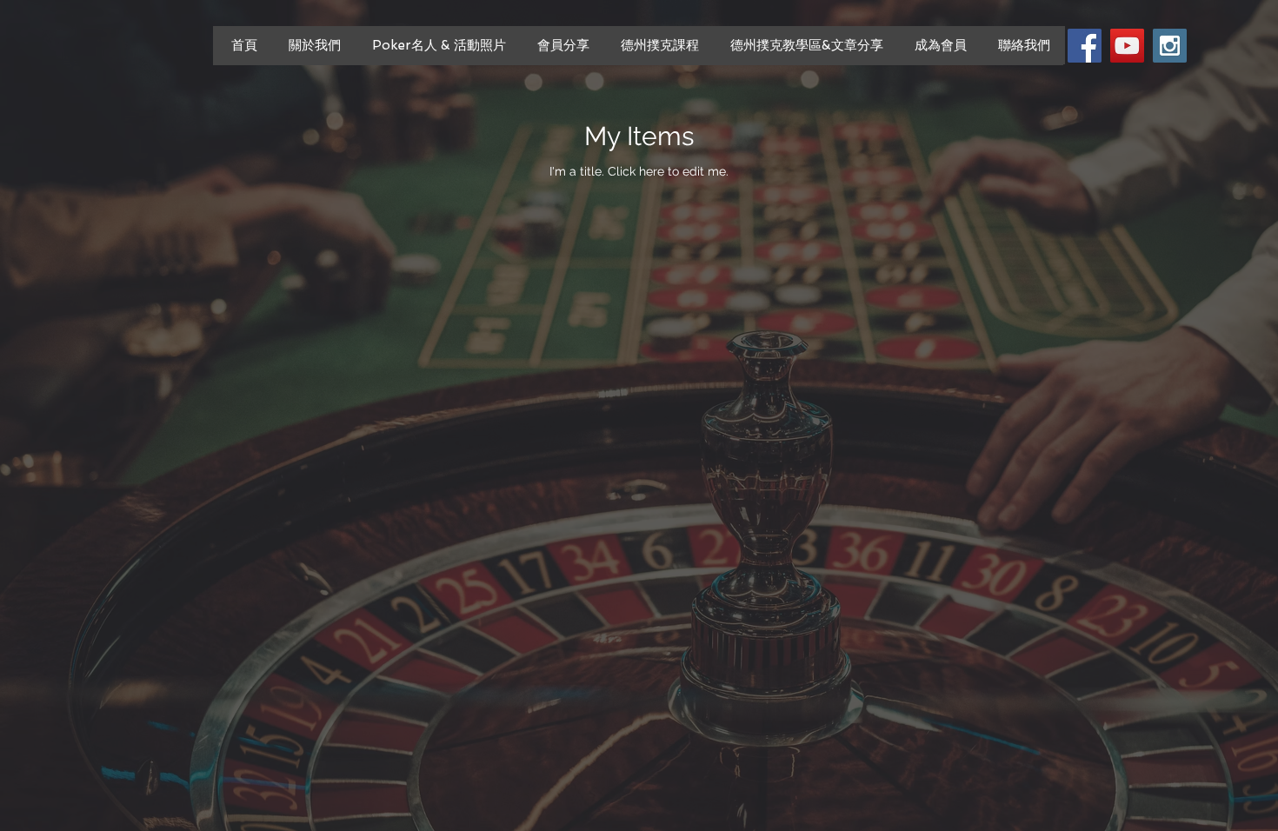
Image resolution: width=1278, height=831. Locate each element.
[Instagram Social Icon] (1170, 46)
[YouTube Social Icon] (1127, 46)
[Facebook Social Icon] (1085, 46)
